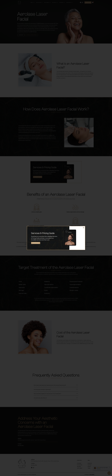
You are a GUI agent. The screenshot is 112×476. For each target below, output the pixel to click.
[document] (56, 238)
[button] (83, 227)
